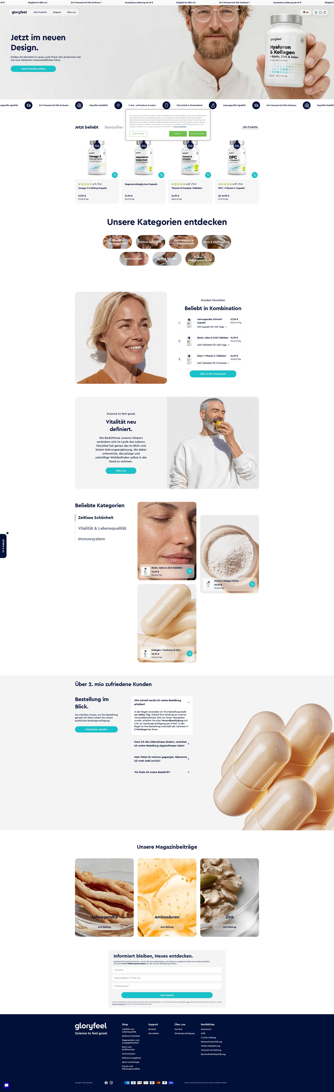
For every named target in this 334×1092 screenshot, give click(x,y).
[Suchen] (320, 12)
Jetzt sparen (167, 995)
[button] (3, 546)
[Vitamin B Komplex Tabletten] (190, 157)
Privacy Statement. (180, 127)
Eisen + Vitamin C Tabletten (211, 356)
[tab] (86, 127)
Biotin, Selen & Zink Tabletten (212, 337)
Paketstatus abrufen (96, 729)
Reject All (177, 134)
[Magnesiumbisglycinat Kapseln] (144, 157)
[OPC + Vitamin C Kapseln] (237, 157)
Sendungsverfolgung (185, 1033)
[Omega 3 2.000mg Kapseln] (97, 157)
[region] (168, 124)
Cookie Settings (208, 1037)
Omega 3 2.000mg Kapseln (92, 188)
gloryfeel (89, 1083)
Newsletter (153, 1033)
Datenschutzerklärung (211, 1041)
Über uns (121, 470)
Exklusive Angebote (131, 1057)
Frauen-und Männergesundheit (131, 1067)
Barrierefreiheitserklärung (213, 1054)
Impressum (206, 1029)
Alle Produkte (250, 127)
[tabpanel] (167, 169)
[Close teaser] (7, 533)
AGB (203, 1033)
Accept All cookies (197, 134)
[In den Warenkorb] (115, 175)
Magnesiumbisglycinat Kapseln (141, 184)
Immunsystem (128, 1053)
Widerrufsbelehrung (210, 1045)
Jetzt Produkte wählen (33, 68)
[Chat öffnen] (6, 1085)
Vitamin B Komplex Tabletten (186, 188)
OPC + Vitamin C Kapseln (231, 188)
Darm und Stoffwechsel (128, 1048)
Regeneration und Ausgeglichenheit (130, 1041)
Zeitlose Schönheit (131, 1035)
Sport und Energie (130, 1062)
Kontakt (152, 1029)
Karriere (178, 1029)
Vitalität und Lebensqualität (129, 1030)
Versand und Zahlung (211, 1050)
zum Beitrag (104, 927)
